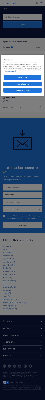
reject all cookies (22, 84)
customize (22, 77)
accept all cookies (22, 90)
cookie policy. (12, 71)
